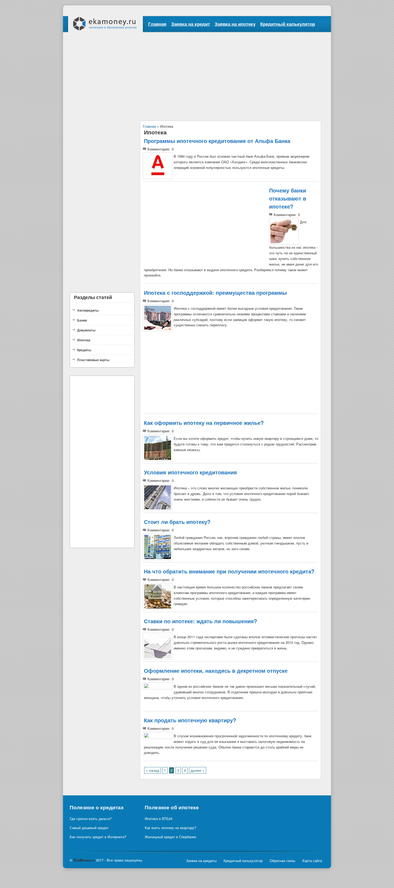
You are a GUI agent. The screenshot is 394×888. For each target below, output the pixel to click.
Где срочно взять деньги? (90, 818)
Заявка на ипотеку (235, 24)
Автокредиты (88, 310)
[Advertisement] (197, 72)
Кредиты (84, 349)
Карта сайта (312, 860)
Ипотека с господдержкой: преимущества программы (215, 292)
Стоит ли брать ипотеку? (177, 522)
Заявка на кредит (190, 24)
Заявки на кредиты (201, 860)
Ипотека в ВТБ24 (158, 818)
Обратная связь (282, 860)
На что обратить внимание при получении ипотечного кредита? (229, 571)
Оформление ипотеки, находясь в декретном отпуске (216, 670)
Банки (82, 320)
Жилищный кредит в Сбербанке (170, 836)
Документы (86, 330)
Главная (157, 24)
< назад (152, 770)
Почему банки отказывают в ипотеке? (287, 198)
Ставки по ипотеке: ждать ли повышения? (200, 621)
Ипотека (83, 340)
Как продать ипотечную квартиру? (190, 720)
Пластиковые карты (93, 359)
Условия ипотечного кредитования (190, 472)
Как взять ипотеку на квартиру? (170, 827)
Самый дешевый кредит (89, 827)
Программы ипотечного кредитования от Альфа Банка (217, 141)
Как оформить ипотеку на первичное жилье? (204, 422)
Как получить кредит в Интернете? (98, 836)
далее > (198, 770)
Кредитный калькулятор (287, 24)
